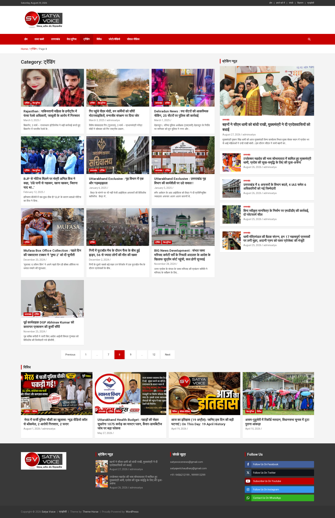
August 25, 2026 (252, 219)
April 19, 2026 (178, 428)
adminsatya (113, 120)
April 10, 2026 (252, 428)
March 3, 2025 (31, 120)
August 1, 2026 (32, 428)
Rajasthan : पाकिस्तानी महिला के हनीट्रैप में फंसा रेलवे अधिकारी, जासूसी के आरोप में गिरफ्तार (52, 113)
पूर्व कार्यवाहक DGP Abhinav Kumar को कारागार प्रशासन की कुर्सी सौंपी (49, 324)
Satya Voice (48, 511)
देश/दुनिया (71, 39)
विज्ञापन (300, 3)
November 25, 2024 (34, 331)
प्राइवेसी (310, 3)
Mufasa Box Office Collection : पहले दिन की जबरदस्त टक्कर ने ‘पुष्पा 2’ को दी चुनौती (52, 253)
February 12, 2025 (33, 192)
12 (153, 354)
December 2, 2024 (99, 259)
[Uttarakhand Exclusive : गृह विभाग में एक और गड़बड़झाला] (118, 155)
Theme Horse (90, 511)
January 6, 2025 (98, 187)
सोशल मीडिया (133, 39)
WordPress (132, 511)
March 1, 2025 (162, 120)
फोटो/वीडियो (114, 39)
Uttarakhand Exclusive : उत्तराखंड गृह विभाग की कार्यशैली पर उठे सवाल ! (180, 181)
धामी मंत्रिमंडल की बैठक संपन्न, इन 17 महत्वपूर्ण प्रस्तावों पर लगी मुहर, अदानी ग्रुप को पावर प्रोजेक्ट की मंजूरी (276, 239)
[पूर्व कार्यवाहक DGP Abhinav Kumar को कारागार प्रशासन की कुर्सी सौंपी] (52, 299)
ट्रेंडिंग (86, 39)
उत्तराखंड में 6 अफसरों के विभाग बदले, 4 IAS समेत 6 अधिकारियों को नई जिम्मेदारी (274, 187)
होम (270, 3)
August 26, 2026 (252, 167)
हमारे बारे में (280, 3)
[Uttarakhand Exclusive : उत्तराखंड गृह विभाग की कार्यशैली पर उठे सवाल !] (183, 155)
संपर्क (291, 3)
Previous (70, 354)
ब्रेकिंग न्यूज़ (229, 61)
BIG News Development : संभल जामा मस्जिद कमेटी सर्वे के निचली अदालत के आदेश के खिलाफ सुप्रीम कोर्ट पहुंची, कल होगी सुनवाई (182, 255)
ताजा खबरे (39, 39)
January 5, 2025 (163, 187)
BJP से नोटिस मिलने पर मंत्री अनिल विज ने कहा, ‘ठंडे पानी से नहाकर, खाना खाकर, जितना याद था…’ (50, 183)
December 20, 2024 (34, 259)
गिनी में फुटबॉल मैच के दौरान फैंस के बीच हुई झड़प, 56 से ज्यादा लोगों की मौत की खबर (114, 253)
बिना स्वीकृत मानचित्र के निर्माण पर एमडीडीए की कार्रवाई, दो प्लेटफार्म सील (276, 213)
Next (167, 354)
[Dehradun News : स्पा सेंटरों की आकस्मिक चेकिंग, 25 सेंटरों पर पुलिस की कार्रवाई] (183, 88)
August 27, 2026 (231, 134)
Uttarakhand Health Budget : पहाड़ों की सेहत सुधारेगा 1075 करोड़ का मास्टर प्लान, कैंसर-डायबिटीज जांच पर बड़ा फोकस (130, 424)
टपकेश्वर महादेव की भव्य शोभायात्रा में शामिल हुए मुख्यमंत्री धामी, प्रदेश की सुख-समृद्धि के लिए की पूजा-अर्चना (277, 161)
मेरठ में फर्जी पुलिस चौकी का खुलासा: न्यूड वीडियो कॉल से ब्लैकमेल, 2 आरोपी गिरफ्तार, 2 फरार (55, 422)
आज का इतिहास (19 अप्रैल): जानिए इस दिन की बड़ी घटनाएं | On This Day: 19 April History (202, 422)
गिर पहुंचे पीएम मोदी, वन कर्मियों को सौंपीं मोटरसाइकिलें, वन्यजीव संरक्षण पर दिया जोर (114, 113)
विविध (99, 39)
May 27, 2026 (105, 433)
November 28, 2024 (165, 263)
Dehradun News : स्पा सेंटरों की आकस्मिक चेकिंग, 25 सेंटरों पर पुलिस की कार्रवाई (181, 113)
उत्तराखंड (55, 39)
